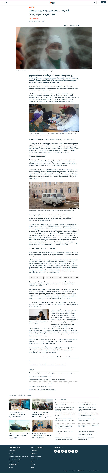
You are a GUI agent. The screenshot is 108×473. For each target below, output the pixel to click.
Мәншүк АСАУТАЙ (34, 18)
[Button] (66, 25)
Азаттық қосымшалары (15, 459)
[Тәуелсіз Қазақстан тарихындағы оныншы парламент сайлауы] (19, 404)
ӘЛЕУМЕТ (32, 7)
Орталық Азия (35, 459)
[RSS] (72, 451)
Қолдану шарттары (14, 461)
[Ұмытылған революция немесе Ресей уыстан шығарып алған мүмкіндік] (42, 404)
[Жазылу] (76, 451)
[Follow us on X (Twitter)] (58, 451)
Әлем (32, 467)
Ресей (32, 461)
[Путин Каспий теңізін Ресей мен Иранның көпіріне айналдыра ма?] (19, 426)
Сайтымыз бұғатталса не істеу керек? (18, 456)
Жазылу (11, 467)
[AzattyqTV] (94, 2)
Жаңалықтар (34, 450)
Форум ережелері (13, 464)
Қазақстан (34, 453)
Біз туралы (11, 453)
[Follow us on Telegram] (69, 451)
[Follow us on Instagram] (65, 451)
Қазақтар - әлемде (36, 456)
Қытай (33, 464)
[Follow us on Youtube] (62, 451)
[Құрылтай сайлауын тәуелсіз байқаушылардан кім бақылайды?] (42, 426)
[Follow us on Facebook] (55, 451)
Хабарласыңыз (12, 450)
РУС (99, 2)
